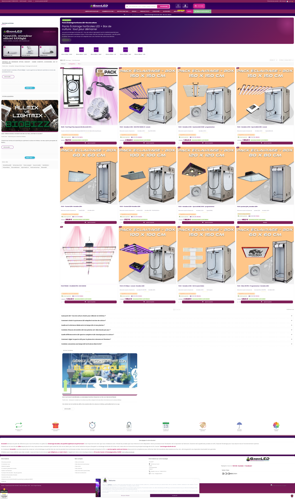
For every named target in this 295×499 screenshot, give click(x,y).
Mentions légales (6, 466)
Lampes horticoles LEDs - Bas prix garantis (12, 472)
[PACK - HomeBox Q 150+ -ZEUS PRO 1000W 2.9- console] (147, 96)
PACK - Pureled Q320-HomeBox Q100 (130, 206)
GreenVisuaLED (7, 165)
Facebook (223, 473)
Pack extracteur (35, 167)
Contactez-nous (6, 464)
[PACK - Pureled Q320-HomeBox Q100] (147, 175)
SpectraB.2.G (25, 167)
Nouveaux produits (6, 462)
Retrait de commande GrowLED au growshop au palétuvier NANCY (17, 479)
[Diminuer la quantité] (61, 143)
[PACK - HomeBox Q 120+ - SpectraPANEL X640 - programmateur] (206, 175)
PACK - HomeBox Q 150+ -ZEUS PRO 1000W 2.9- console (135, 127)
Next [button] (58, 51)
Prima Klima (6, 167)
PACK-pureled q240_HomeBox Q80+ (247, 206)
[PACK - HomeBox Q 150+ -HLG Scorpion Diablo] (206, 254)
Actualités (11, 66)
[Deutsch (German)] (292, 1)
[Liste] (63, 60)
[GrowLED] (99, 6)
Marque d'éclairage (20, 66)
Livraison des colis (6, 477)
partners (110, 484)
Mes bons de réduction (81, 472)
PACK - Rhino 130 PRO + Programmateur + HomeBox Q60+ (253, 286)
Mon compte (79, 459)
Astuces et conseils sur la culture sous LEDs (80, 400)
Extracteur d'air (17, 165)
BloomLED (44, 167)
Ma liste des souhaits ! (273, 1)
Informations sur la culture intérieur (112, 400)
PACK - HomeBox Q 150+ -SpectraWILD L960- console (252, 127)
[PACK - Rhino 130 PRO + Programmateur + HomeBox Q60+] (265, 254)
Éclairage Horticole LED (31, 66)
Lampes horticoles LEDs (97, 400)
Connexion (283, 1)
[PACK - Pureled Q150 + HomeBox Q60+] (88, 175)
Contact (30, 1)
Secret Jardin (37, 165)
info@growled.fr (158, 473)
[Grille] (61, 60)
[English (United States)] (290, 1)
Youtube (226, 473)
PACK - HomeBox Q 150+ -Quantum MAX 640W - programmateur (196, 127)
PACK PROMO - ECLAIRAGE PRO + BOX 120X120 (73, 286)
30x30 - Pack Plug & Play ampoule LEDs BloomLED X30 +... (77, 127)
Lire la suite (67, 409)
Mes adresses (79, 468)
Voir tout (29, 88)
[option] (29, 53)
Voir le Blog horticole (128, 452)
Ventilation (45, 165)
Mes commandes (80, 462)
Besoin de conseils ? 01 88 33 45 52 (10, 1)
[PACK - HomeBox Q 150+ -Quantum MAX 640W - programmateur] (206, 96)
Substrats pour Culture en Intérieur (17, 136)
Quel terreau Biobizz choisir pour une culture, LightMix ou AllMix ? (22, 133)
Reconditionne (15, 167)
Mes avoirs (78, 466)
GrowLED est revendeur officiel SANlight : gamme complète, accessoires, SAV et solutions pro (29, 62)
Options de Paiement (7, 470)
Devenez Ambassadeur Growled (9, 475)
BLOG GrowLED (23, 1)
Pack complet (27, 165)
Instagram (229, 473)
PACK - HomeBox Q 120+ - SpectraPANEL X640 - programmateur (196, 206)
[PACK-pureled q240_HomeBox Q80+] (265, 175)
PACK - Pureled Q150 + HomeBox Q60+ (71, 206)
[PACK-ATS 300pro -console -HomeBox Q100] (147, 254)
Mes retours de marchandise (82, 464)
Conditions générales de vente (9, 468)
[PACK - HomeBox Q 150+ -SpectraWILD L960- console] (265, 96)
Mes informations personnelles (83, 470)
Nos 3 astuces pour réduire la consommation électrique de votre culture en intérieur (89, 397)
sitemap (4, 481)
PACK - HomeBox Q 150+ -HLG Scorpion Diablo (191, 286)
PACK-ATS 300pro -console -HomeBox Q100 (132, 286)
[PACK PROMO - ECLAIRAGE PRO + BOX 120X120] (88, 254)
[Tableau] (64, 60)
